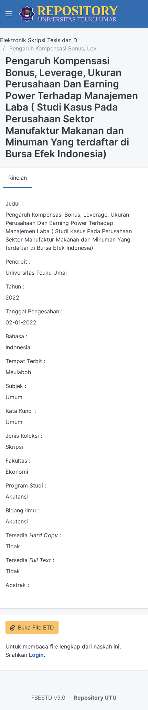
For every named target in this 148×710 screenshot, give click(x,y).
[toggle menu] (9, 14)
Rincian (17, 177)
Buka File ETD (35, 627)
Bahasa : (16, 336)
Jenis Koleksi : (24, 435)
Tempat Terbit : (25, 361)
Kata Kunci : (21, 410)
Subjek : (16, 385)
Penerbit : (18, 261)
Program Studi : (26, 485)
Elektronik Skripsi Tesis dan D (38, 40)
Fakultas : (18, 460)
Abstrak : (17, 584)
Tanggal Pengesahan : (34, 311)
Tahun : (15, 286)
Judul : (14, 203)
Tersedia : (33, 535)
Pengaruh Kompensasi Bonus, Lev (52, 48)
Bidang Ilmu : (22, 510)
